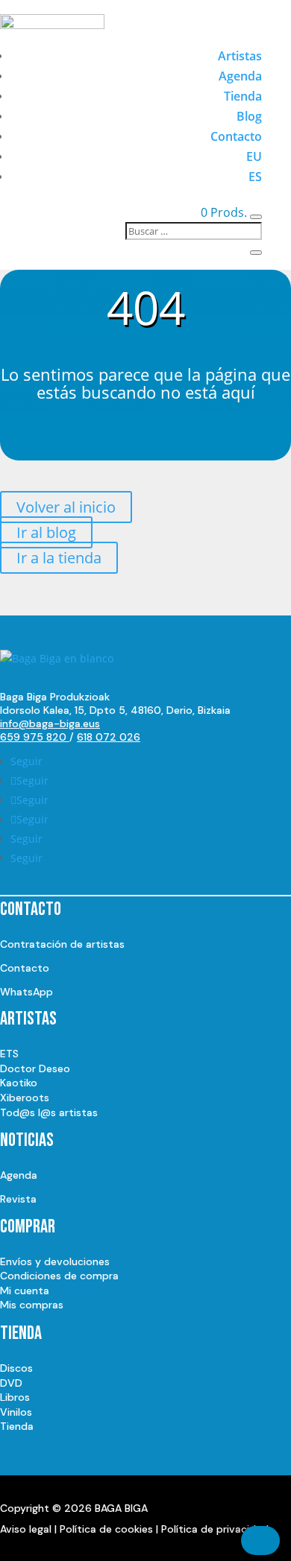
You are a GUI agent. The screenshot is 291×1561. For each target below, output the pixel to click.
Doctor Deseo (35, 1068)
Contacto (236, 136)
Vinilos (16, 1412)
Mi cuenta (24, 1290)
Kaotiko (18, 1082)
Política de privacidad (215, 1529)
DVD (11, 1383)
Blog (249, 116)
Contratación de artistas (62, 944)
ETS (9, 1053)
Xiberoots (24, 1097)
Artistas (240, 56)
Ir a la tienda (58, 558)
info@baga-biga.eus (50, 723)
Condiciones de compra (59, 1275)
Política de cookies (106, 1529)
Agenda (240, 76)
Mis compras (31, 1304)
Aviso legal (25, 1529)
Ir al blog (46, 532)
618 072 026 (108, 737)
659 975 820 (34, 737)
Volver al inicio (66, 507)
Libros (15, 1397)
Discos (16, 1368)
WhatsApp (26, 991)
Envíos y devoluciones (55, 1261)
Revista (18, 1199)
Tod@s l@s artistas (49, 1112)
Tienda (243, 96)
